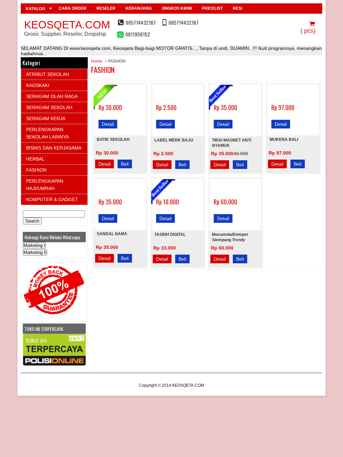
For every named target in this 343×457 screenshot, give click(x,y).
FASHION (36, 170)
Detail (108, 124)
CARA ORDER (72, 8)
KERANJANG (139, 8)
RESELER (106, 8)
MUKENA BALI (284, 139)
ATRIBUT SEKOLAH (47, 74)
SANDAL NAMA (112, 234)
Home (96, 61)
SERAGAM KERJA (45, 118)
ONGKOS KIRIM (177, 8)
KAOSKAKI (37, 85)
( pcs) (308, 30)
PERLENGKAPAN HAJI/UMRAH (44, 184)
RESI (237, 8)
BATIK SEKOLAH (113, 139)
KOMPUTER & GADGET (52, 199)
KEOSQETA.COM (67, 25)
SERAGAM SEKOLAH (49, 107)
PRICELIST (212, 8)
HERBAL (35, 159)
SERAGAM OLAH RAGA (52, 96)
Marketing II (35, 252)
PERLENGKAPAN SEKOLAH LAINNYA (47, 133)
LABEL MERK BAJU (173, 140)
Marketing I (34, 245)
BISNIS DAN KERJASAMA (53, 148)
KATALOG (35, 8)
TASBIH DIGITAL (170, 234)
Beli (125, 164)
